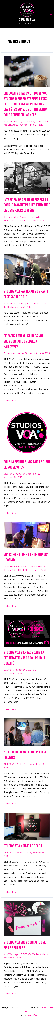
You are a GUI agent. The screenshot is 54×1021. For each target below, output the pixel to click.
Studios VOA (27, 19)
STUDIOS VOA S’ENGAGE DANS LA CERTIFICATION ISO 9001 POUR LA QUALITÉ (25, 658)
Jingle (15, 954)
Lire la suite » (10, 400)
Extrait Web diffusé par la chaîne (28, 217)
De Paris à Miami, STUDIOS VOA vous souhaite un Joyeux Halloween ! (23, 341)
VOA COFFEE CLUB (20, 570)
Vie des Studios (42, 121)
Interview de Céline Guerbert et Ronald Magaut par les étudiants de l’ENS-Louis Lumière (27, 205)
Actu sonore (9, 566)
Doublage (17, 121)
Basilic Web (32, 1015)
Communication (36, 303)
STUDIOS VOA (28, 121)
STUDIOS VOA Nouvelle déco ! (23, 846)
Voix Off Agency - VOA (13, 124)
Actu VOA (8, 121)
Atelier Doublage (20, 303)
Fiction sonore (10, 353)
